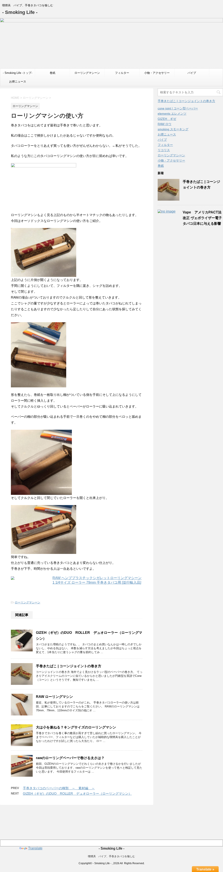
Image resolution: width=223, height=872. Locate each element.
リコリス (164, 150)
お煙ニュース (17, 81)
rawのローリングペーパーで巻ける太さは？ (70, 758)
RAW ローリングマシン (54, 697)
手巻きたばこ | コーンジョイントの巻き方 (68, 666)
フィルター (122, 72)
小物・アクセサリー (157, 72)
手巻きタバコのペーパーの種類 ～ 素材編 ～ (59, 788)
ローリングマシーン (87, 72)
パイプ (192, 72)
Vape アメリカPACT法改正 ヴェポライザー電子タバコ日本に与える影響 (202, 217)
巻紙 (52, 72)
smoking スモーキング (173, 129)
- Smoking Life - (19, 12)
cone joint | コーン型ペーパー (178, 108)
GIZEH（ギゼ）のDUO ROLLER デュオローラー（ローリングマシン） (77, 793)
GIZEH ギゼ (167, 119)
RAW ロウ (164, 124)
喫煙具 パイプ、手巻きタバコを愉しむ (111, 856)
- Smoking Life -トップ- (17, 72)
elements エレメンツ (172, 113)
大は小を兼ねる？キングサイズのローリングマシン (76, 727)
